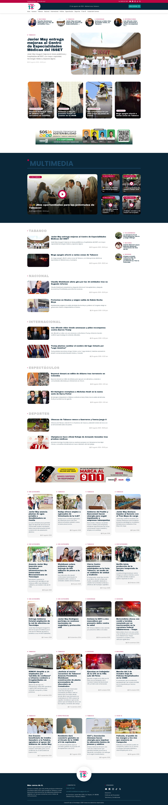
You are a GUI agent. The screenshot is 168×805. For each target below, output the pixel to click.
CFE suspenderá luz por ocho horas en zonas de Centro (39, 114)
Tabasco (40, 11)
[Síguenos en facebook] (132, 1)
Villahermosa (35, 108)
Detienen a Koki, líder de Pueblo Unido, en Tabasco (103, 22)
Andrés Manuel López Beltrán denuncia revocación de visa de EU (131, 247)
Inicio (28, 11)
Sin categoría (34, 492)
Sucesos (34, 11)
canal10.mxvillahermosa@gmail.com (77, 791)
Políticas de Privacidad (112, 795)
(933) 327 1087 (70, 788)
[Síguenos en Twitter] (140, 1)
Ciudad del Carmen (93, 11)
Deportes (77, 11)
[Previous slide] (30, 100)
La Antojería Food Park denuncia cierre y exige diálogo (131, 236)
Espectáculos (69, 11)
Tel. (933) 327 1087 (123, 1)
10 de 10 (83, 11)
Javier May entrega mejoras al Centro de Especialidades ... (74, 22)
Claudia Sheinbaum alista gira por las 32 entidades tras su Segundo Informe (98, 114)
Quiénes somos (31, 1)
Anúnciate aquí (41, 1)
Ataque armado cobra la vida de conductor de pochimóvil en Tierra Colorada (131, 259)
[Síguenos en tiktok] (137, 1)
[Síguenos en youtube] (130, 1)
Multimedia (35, 177)
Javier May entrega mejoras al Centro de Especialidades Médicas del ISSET (45, 44)
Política (62, 11)
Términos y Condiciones (112, 797)
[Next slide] (138, 100)
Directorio (108, 793)
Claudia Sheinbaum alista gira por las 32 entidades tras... (45, 22)
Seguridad (100, 19)
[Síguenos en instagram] (135, 1)
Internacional (54, 11)
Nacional (46, 11)
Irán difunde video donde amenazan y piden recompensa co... (130, 23)
